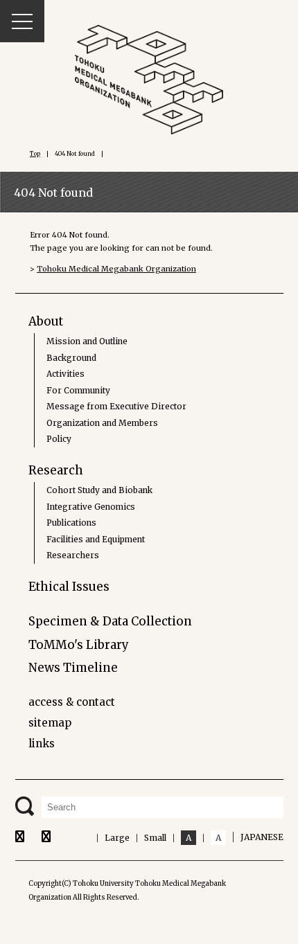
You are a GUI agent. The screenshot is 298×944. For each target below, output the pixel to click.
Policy (58, 439)
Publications (71, 522)
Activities (65, 373)
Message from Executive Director (116, 406)
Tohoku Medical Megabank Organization (116, 269)
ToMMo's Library (78, 644)
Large (117, 837)
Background (71, 358)
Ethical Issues (68, 586)
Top (35, 153)
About (45, 321)
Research (55, 470)
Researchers (72, 555)
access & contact (71, 702)
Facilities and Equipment (95, 539)
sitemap (49, 722)
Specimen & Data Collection (110, 621)
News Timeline (73, 667)
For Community (78, 390)
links (41, 743)
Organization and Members (102, 423)
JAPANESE (261, 837)
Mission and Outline (87, 341)
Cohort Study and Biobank (99, 490)
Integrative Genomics (90, 506)
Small (155, 837)
